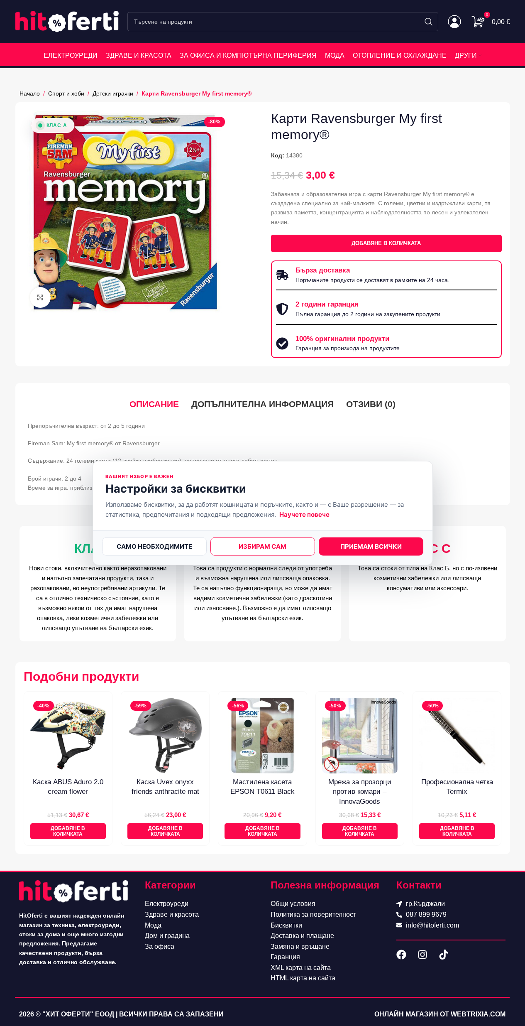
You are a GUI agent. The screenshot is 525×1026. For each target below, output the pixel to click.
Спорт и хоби (66, 93)
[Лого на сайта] (67, 21)
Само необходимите (154, 546)
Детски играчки (113, 93)
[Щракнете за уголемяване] (40, 297)
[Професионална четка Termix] (457, 735)
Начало (30, 93)
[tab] (154, 404)
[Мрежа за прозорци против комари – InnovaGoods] (360, 735)
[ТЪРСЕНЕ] (428, 21)
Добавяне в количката (386, 243)
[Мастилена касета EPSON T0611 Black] (262, 735)
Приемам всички (371, 546)
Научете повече (304, 514)
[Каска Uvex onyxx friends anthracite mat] (165, 735)
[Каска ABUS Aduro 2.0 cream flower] (68, 735)
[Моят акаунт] (454, 21)
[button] (68, 831)
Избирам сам (262, 546)
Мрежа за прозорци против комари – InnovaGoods (359, 792)
